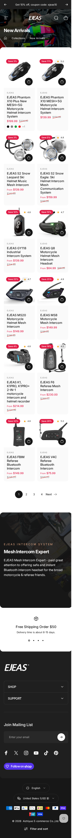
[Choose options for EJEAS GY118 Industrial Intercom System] (29, 232)
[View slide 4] (43, 640)
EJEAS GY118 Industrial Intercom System (19, 252)
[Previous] (5, 4)
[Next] (66, 4)
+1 (23, 126)
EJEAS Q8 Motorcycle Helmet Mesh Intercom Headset (50, 255)
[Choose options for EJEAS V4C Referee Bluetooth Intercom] (62, 441)
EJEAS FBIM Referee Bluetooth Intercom (16, 462)
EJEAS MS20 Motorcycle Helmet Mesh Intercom (16, 320)
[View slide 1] (29, 640)
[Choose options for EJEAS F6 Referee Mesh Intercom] (62, 366)
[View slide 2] (33, 640)
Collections (18, 38)
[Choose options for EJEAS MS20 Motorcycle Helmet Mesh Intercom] (29, 299)
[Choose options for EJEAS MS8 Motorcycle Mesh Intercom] (62, 299)
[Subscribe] (58, 736)
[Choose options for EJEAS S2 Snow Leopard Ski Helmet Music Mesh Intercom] (29, 158)
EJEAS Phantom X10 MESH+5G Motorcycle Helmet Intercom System (52, 104)
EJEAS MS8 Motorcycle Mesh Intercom (51, 319)
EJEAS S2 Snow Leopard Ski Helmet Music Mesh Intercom (18, 179)
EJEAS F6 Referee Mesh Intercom (50, 386)
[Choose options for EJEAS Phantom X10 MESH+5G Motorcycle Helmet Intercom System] (62, 81)
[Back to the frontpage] (5, 38)
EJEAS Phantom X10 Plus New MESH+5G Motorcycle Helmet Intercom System (19, 106)
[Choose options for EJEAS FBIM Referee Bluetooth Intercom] (29, 441)
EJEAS (10, 93)
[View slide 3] (38, 640)
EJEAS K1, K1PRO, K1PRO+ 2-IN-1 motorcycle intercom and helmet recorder (18, 391)
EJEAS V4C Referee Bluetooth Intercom (48, 462)
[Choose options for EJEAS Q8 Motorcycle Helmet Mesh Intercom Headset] (62, 232)
